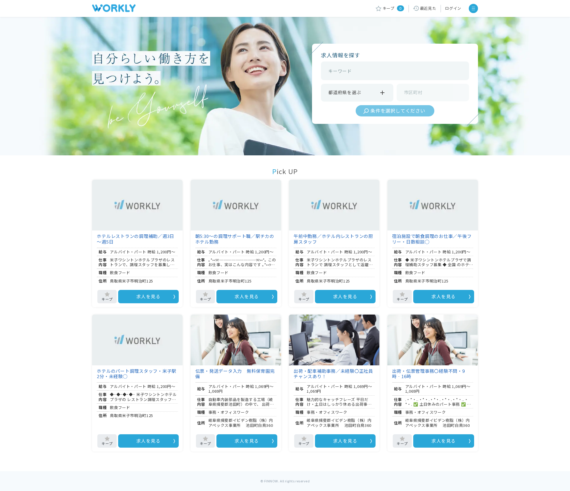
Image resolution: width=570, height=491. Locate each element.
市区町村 (413, 92)
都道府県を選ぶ (344, 92)
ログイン (453, 8)
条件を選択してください (397, 110)
